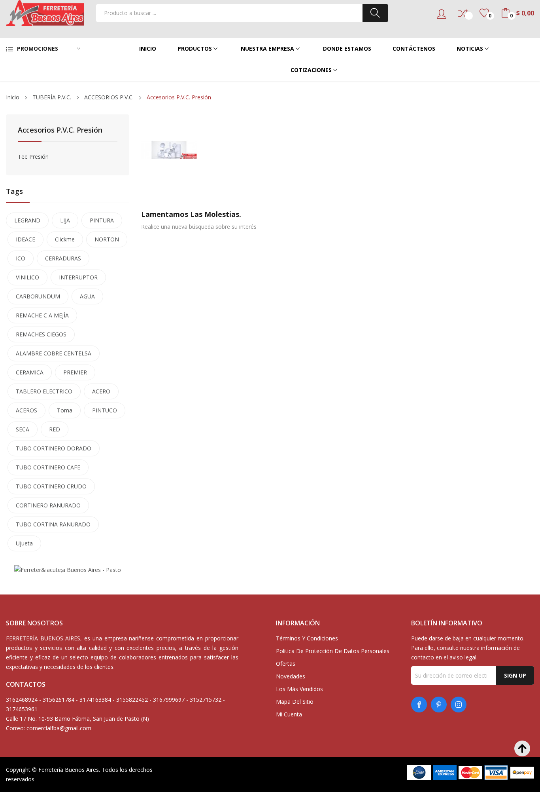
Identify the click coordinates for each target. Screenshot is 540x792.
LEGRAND (27, 220)
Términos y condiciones (307, 638)
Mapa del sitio (294, 701)
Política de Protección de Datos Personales (332, 651)
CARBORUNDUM (38, 296)
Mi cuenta (289, 714)
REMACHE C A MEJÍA (42, 315)
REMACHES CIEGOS (41, 334)
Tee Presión (33, 156)
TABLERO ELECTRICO (44, 391)
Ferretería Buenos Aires (68, 769)
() (484, 13)
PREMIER (75, 372)
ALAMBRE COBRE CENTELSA (53, 353)
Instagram (458, 704)
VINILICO (27, 277)
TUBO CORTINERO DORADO (53, 448)
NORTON (106, 239)
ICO (20, 258)
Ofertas (285, 663)
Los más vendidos (299, 689)
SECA (22, 429)
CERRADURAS (63, 258)
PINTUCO (104, 410)
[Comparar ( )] (463, 13)
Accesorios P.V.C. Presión (60, 130)
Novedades (290, 676)
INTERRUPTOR (78, 277)
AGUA (87, 296)
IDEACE (25, 239)
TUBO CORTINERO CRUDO (51, 486)
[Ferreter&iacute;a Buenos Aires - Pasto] (67, 569)
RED (54, 429)
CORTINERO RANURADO (48, 505)
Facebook (419, 704)
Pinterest (439, 704)
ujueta (24, 543)
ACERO (101, 391)
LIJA (65, 220)
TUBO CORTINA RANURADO (53, 524)
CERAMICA (29, 372)
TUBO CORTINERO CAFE (48, 467)
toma (64, 410)
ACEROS (26, 410)
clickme (65, 239)
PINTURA (102, 220)
